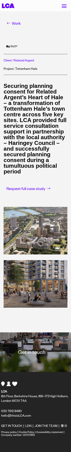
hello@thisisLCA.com (16, 415)
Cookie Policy (26, 432)
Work (16, 23)
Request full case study (25, 188)
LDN (28, 426)
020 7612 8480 (11, 411)
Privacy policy (9, 432)
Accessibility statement (49, 432)
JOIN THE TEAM (46, 426)
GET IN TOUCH (11, 426)
